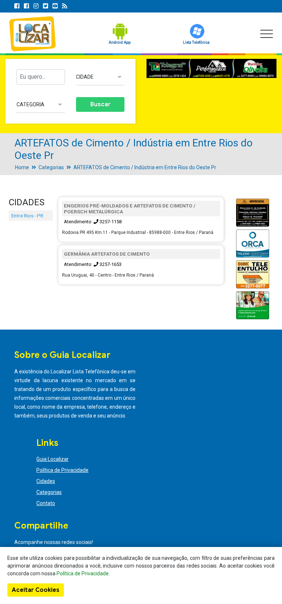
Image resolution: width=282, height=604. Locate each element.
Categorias (51, 167)
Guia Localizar (52, 459)
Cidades (45, 481)
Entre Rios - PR (27, 215)
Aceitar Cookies (35, 590)
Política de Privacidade (62, 470)
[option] (211, 68)
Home (22, 167)
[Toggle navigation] (266, 33)
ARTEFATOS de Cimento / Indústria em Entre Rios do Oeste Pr (144, 167)
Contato (45, 503)
